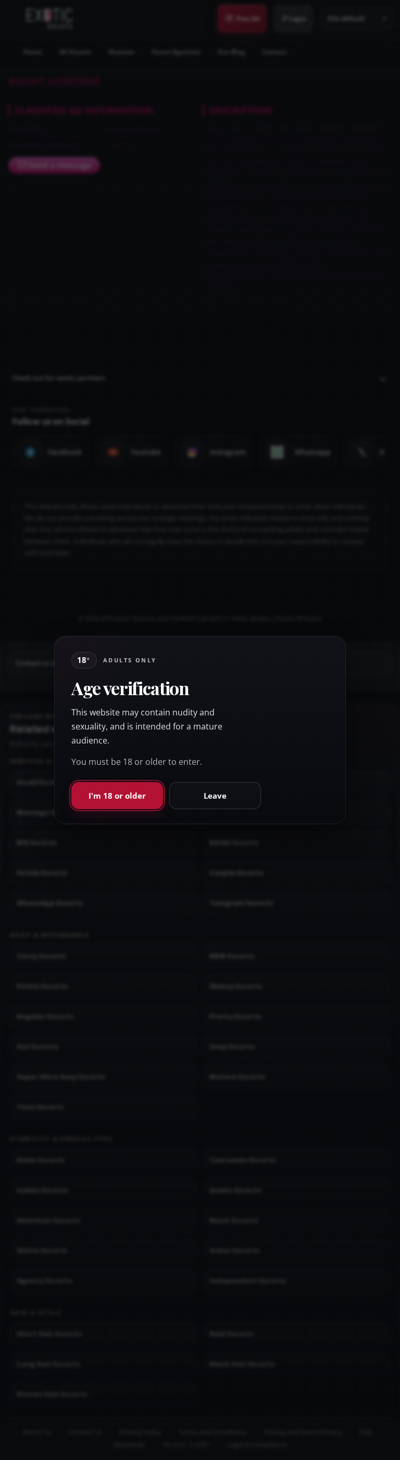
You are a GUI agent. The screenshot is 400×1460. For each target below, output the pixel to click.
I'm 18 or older (117, 795)
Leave (215, 795)
